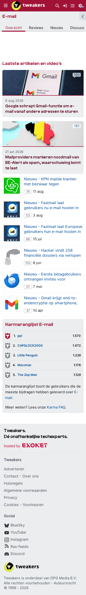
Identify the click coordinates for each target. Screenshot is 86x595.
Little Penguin (27, 355)
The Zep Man (27, 375)
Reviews (36, 27)
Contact (11, 476)
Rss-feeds (19, 546)
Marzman (24, 365)
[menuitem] (57, 5)
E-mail (9, 16)
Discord (18, 553)
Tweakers (12, 578)
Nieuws (56, 27)
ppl (19, 336)
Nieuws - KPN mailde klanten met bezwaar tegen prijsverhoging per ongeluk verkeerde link (50, 186)
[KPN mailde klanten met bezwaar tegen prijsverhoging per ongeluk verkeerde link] (11, 185)
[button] (6, 5)
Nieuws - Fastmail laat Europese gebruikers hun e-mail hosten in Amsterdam (53, 231)
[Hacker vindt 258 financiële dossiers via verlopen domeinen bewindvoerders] (11, 257)
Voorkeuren (33, 504)
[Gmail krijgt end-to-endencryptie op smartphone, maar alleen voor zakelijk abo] (11, 304)
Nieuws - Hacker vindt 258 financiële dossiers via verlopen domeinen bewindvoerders (52, 255)
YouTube (18, 532)
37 (28, 310)
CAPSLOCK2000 (30, 345)
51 (28, 287)
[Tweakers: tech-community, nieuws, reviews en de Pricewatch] (28, 5)
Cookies (11, 504)
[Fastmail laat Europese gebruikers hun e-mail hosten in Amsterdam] (11, 233)
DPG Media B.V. (63, 578)
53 (28, 215)
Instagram (19, 539)
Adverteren (14, 469)
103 (28, 263)
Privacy (10, 497)
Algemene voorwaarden (25, 490)
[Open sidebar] (82, 15)
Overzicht (13, 27)
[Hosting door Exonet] (25, 446)
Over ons (30, 476)
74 (28, 191)
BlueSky (18, 525)
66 (28, 239)
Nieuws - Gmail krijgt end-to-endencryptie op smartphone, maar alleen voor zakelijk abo (50, 302)
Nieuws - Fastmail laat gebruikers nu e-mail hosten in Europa (51, 207)
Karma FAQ (56, 407)
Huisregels (13, 483)
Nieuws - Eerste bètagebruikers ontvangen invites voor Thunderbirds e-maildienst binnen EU (52, 281)
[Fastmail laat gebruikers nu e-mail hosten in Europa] (11, 209)
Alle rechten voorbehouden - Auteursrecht (40, 583)
